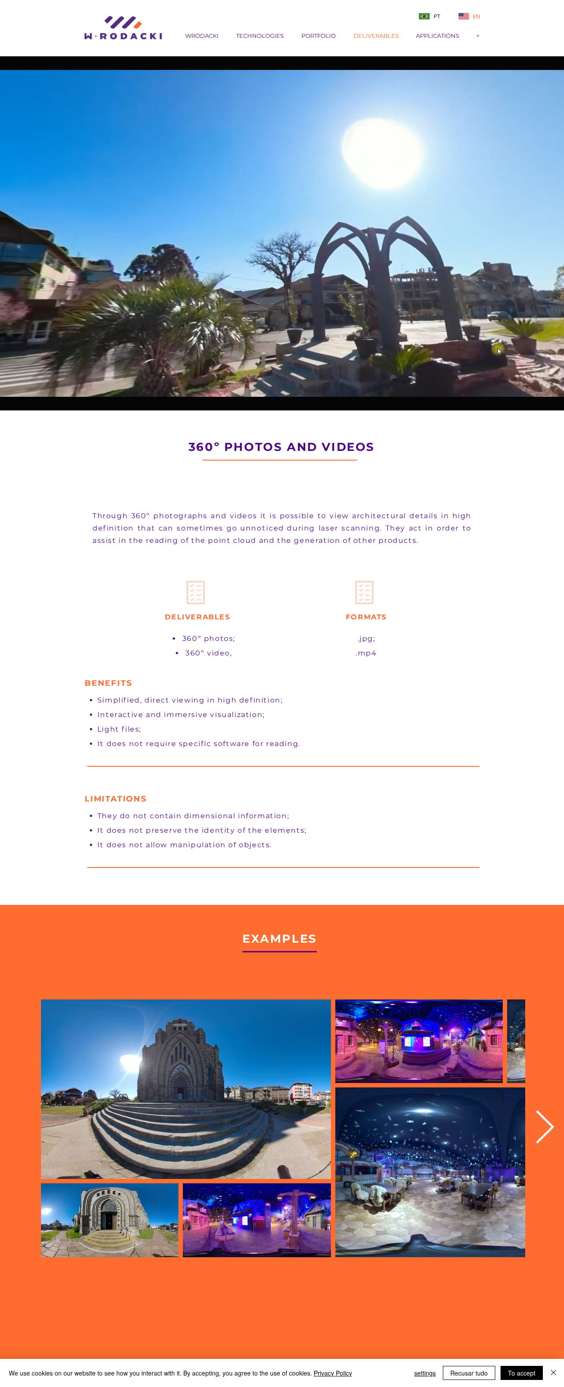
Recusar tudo (469, 1373)
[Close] (553, 1373)
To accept (521, 1373)
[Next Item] (544, 1128)
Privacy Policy (333, 1373)
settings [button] (425, 1373)
